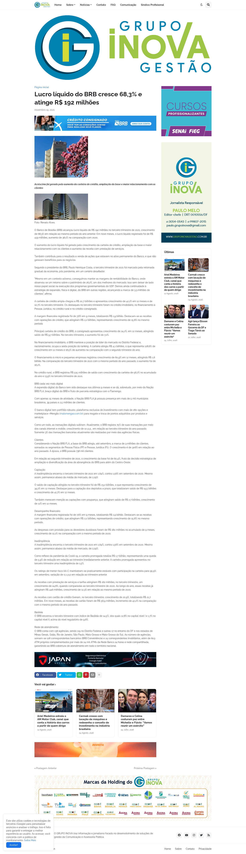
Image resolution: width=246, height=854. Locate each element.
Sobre (178, 848)
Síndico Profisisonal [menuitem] (152, 4)
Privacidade (205, 848)
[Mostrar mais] (99, 675)
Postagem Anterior (46, 768)
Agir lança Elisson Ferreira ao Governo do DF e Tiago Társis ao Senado (197, 327)
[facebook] (179, 835)
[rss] (209, 835)
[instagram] (194, 835)
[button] (201, 5)
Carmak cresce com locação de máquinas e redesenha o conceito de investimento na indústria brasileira (94, 723)
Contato (190, 848)
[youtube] (186, 835)
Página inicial (41, 87)
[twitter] (201, 835)
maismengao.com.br (71, 413)
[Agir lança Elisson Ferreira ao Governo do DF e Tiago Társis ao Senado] (198, 311)
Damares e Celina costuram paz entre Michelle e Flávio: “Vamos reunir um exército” (136, 721)
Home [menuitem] (58, 4)
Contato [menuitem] (101, 4)
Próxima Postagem (144, 768)
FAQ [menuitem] (113, 4)
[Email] (92, 675)
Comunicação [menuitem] (128, 4)
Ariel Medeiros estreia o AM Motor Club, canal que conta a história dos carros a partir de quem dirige (53, 721)
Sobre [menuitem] (69, 4)
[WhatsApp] (79, 675)
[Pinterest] (86, 675)
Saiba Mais (29, 840)
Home (167, 848)
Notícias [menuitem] (85, 4)
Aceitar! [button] (14, 845)
